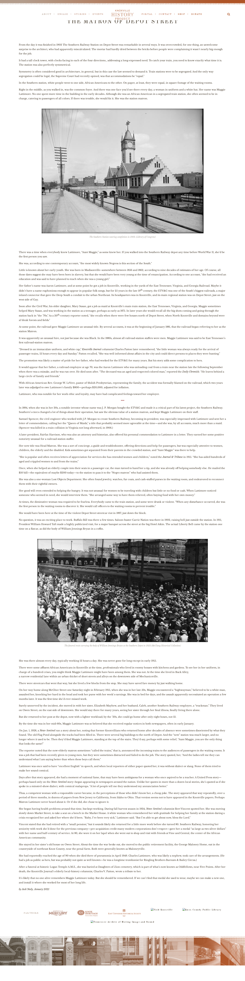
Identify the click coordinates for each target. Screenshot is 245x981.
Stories (80, 14)
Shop (181, 14)
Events (98, 14)
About (46, 14)
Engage (63, 14)
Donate (196, 14)
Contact (165, 14)
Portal (147, 14)
